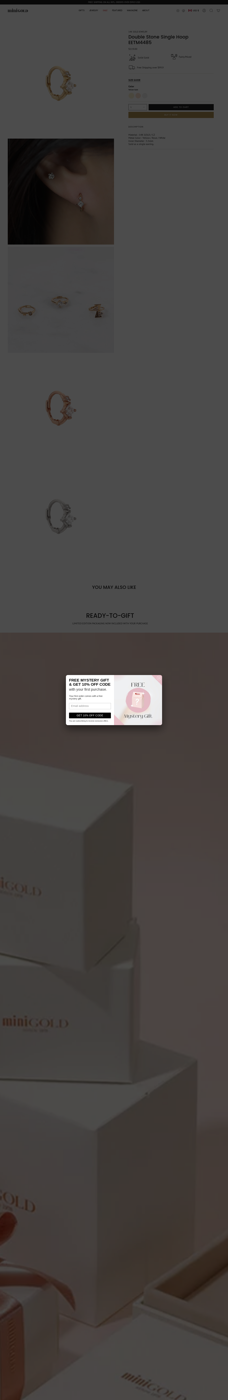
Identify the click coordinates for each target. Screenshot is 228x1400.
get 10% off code (90, 715)
